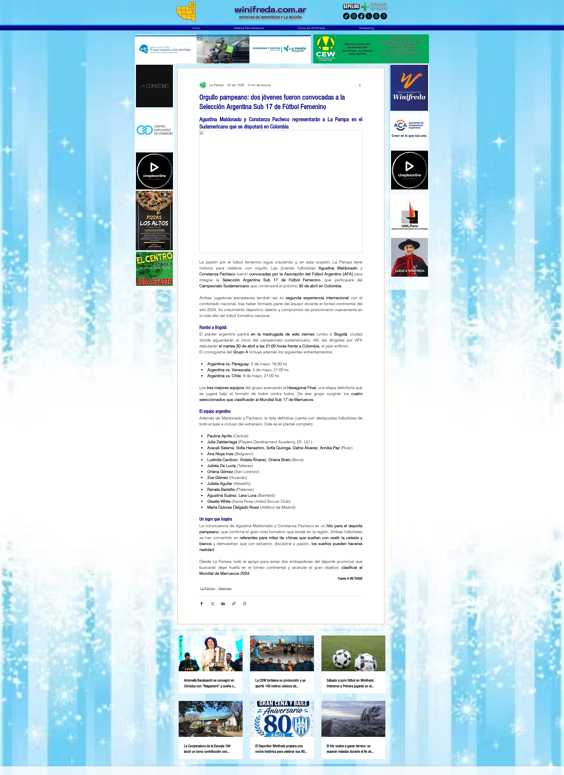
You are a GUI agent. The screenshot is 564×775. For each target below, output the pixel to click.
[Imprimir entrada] (245, 603)
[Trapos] (376, 16)
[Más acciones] (359, 85)
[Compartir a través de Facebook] (201, 603)
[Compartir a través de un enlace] (234, 603)
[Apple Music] (383, 16)
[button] (249, 28)
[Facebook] (361, 16)
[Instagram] (354, 16)
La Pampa (207, 588)
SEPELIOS (351, 6)
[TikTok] (346, 16)
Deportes (225, 588)
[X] (368, 16)
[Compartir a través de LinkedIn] (223, 603)
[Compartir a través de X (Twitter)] (212, 603)
